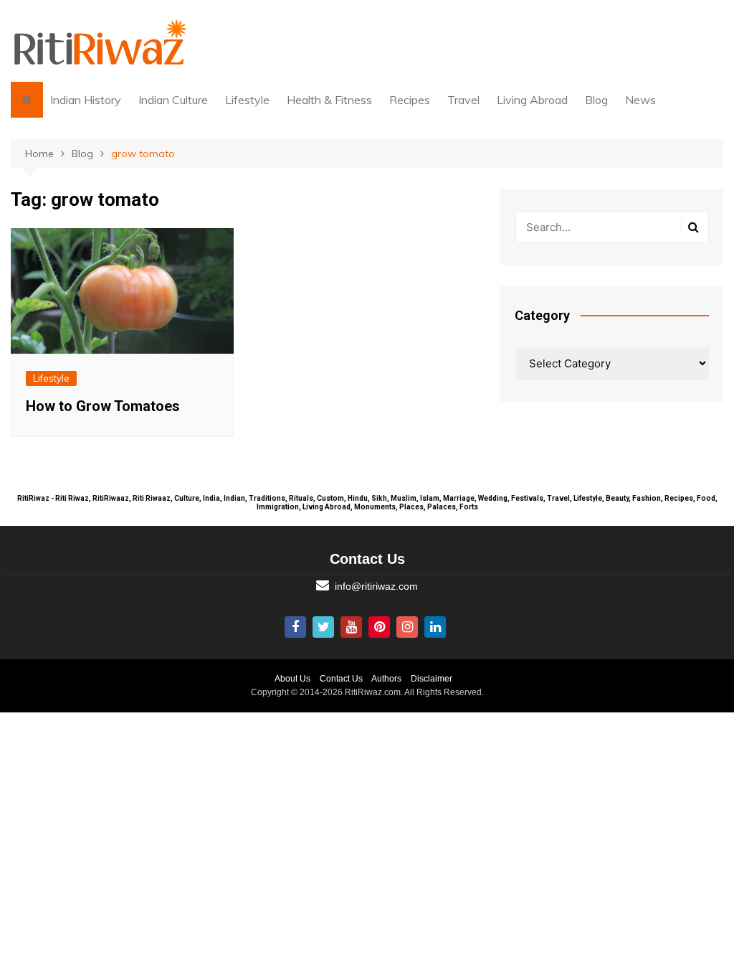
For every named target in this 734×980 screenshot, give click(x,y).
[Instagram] (407, 627)
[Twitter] (323, 627)
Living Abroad (532, 100)
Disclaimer (431, 679)
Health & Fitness (329, 100)
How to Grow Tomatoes (103, 406)
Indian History (85, 100)
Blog (596, 100)
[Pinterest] (379, 627)
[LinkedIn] (435, 627)
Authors (386, 679)
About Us (292, 679)
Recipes (409, 100)
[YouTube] (351, 627)
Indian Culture (173, 100)
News (640, 100)
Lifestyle (247, 100)
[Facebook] (295, 627)
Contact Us (341, 679)
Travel (463, 100)
